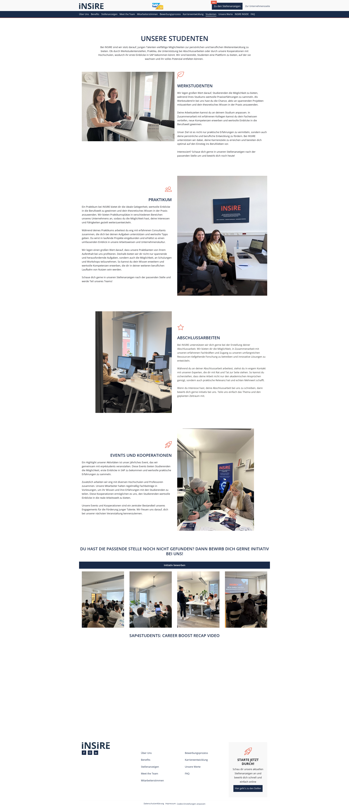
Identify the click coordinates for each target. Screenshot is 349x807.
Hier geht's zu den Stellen (248, 788)
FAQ (253, 14)
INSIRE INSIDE (242, 14)
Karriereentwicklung (193, 14)
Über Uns (84, 14)
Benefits (95, 14)
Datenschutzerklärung (154, 803)
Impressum (170, 803)
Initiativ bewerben (174, 565)
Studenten (211, 14)
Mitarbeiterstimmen (147, 14)
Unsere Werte (225, 14)
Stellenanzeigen (109, 14)
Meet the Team (127, 14)
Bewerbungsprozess (170, 14)
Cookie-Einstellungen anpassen (191, 804)
